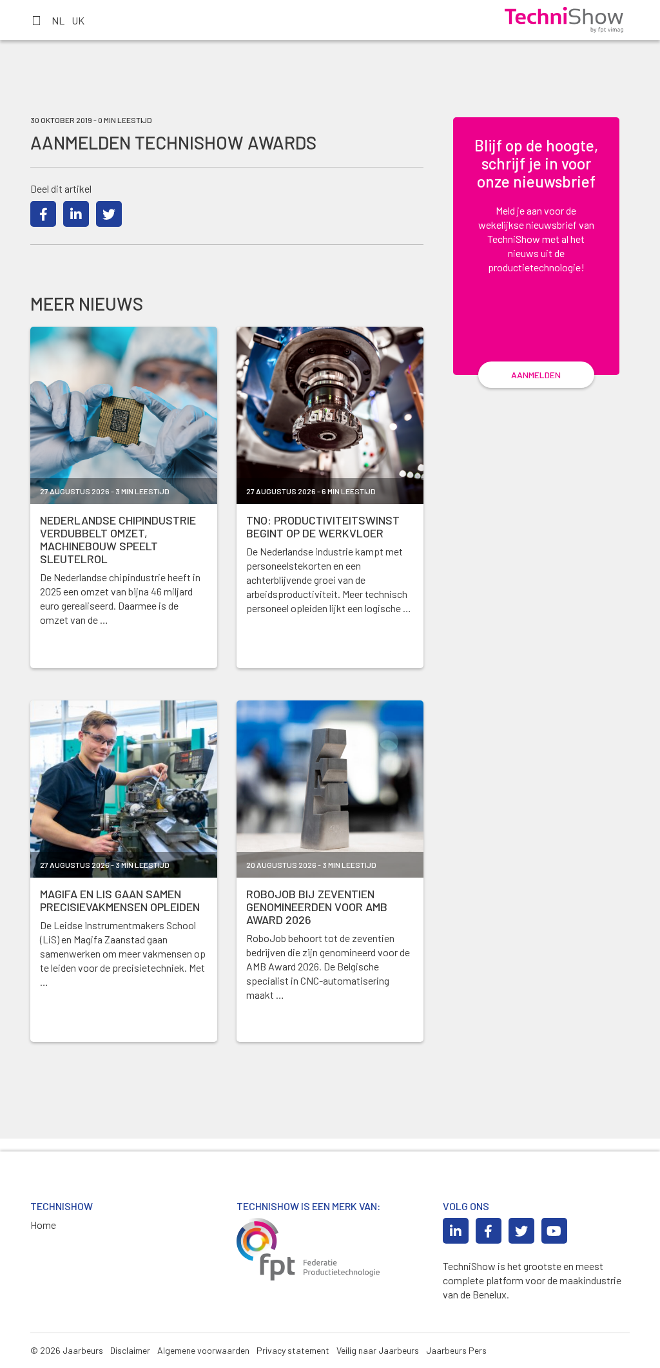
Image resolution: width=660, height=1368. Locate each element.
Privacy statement (293, 1350)
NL (58, 20)
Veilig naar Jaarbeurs (377, 1350)
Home (43, 1225)
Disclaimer (130, 1350)
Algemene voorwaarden (203, 1350)
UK (78, 20)
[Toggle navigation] (36, 20)
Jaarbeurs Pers (456, 1350)
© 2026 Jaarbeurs (66, 1350)
